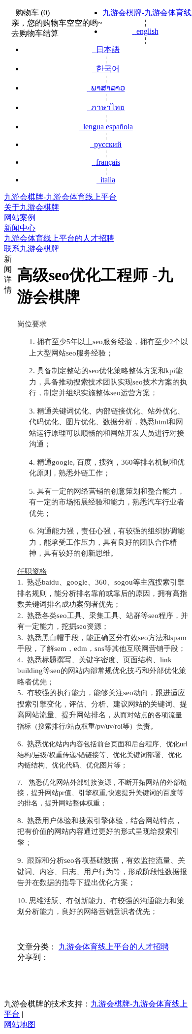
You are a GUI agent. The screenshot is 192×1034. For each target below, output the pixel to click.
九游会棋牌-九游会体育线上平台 (60, 197)
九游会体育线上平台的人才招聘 (114, 947)
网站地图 (19, 1024)
